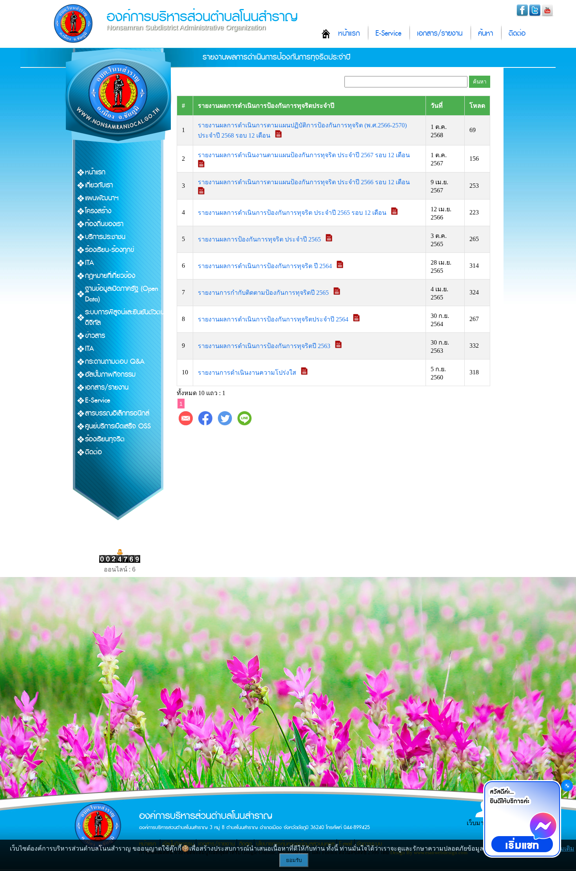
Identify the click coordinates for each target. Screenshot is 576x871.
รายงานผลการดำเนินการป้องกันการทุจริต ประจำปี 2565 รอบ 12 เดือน (293, 212)
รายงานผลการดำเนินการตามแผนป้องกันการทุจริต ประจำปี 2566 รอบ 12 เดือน (304, 182)
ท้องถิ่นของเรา (104, 224)
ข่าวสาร (95, 335)
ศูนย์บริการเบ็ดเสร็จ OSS (118, 426)
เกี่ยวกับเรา (99, 185)
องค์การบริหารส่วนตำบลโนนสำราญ (202, 16)
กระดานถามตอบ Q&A (115, 361)
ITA (89, 263)
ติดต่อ (517, 33)
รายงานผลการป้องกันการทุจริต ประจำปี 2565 (260, 239)
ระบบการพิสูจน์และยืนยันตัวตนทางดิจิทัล (130, 317)
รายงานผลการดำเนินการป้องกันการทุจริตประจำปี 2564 (274, 319)
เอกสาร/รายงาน (439, 33)
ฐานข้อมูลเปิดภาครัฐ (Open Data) (121, 294)
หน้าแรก (349, 33)
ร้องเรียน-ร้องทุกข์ (109, 250)
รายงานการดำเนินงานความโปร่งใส (248, 372)
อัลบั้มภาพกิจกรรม (110, 374)
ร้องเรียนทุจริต (105, 439)
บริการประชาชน (105, 237)
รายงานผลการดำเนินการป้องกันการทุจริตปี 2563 (265, 346)
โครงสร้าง (98, 211)
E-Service (388, 33)
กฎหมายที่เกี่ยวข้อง (110, 275)
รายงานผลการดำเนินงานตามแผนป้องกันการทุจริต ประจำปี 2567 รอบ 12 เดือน (304, 155)
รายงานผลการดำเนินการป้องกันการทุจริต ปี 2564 (265, 266)
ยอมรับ (294, 860)
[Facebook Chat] (522, 819)
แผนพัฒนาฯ (102, 198)
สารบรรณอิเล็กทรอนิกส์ (117, 413)
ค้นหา (485, 33)
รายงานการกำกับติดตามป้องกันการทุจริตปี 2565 (264, 292)
